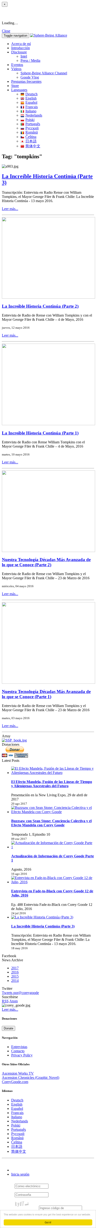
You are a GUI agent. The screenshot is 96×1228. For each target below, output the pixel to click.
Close (6, 31)
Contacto (17, 1051)
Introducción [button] (20, 48)
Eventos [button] (17, 65)
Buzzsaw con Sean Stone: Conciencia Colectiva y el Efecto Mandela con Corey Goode (51, 823)
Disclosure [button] (19, 52)
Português (32, 124)
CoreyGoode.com (15, 1082)
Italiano (30, 111)
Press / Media (30, 60)
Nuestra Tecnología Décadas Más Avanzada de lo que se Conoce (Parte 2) (46, 562)
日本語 (31, 141)
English (31, 98)
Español (31, 102)
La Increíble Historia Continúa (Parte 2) (40, 306)
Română (31, 132)
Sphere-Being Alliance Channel (44, 73)
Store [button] (15, 86)
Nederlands (33, 115)
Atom (13, 1001)
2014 (15, 981)
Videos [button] (16, 69)
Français (31, 107)
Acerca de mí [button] (21, 44)
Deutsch (31, 94)
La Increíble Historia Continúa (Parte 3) (43, 926)
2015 (15, 976)
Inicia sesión (20, 1174)
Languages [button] (19, 90)
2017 (15, 968)
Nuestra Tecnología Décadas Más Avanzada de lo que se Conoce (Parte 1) (46, 694)
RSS (5, 1001)
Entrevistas (19, 1047)
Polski (29, 120)
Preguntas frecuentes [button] (26, 81)
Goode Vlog (30, 77)
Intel (24, 56)
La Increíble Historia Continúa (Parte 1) (40, 433)
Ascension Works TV (18, 1073)
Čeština (30, 137)
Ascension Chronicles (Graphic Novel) (30, 1078)
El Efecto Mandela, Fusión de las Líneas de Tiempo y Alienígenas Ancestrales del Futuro (51, 784)
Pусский (32, 128)
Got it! (48, 1222)
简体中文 (32, 146)
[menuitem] (57, 56)
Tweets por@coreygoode (20, 993)
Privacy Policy (22, 1055)
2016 (15, 972)
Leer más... (10, 209)
